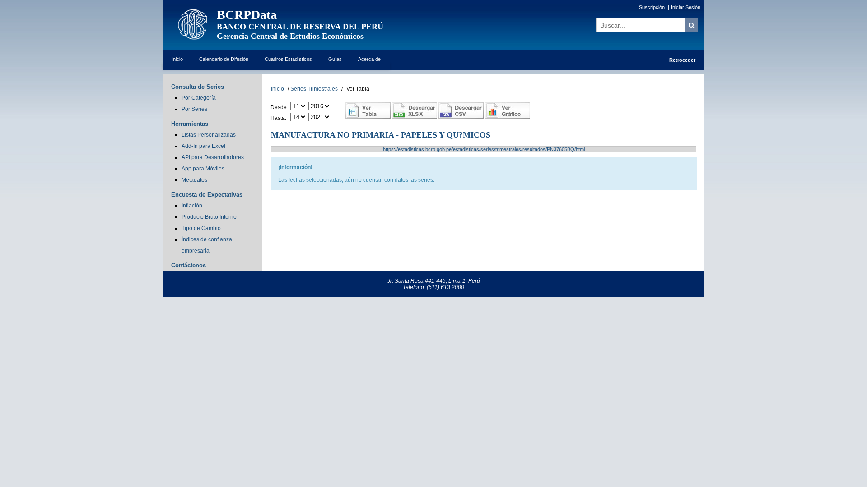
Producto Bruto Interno (209, 217)
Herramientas (189, 123)
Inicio (177, 59)
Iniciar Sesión (685, 7)
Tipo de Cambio (201, 228)
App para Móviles (203, 168)
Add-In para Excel (203, 146)
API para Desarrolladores (213, 157)
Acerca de (369, 59)
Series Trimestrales (314, 89)
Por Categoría (199, 98)
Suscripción (652, 7)
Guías (335, 59)
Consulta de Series (197, 86)
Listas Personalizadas (209, 135)
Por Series (194, 109)
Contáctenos (188, 265)
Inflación (192, 205)
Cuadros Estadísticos (288, 59)
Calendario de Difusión (223, 59)
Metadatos (194, 180)
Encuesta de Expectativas (206, 194)
